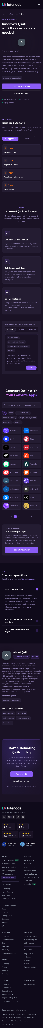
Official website (22, 657)
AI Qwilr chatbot (13, 338)
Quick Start (6, 936)
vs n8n (26, 964)
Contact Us (6, 984)
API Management (8, 874)
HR (3, 902)
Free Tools (6, 946)
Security (5, 974)
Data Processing (28, 1018)
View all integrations (21, 781)
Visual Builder (29, 860)
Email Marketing (9, 417)
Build (30, 368)
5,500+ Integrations (31, 877)
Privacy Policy (21, 1014)
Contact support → (29, 579)
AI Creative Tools (23, 413)
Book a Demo (7, 991)
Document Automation (12, 78)
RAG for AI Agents (9, 870)
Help (36, 657)
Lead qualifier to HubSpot (16, 342)
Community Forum (9, 953)
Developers (6, 919)
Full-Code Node (30, 870)
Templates (28, 881)
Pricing (4, 967)
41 (27, 517)
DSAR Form (14, 1021)
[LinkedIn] (9, 817)
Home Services (7, 892)
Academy (5, 950)
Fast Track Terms (7, 1024)
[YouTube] (13, 817)
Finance (5, 912)
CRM (11, 413)
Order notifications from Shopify (18, 346)
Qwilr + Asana (21, 713)
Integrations (13, 14)
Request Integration (9, 998)
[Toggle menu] (39, 4)
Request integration (21, 550)
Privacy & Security (15, 1018)
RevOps (5, 922)
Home (4, 14)
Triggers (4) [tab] (11, 139)
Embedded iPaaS (8, 878)
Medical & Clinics (8, 899)
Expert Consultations (10, 1001)
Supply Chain (7, 916)
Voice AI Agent (29, 984)
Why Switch (28, 953)
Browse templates (21, 93)
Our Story (5, 964)
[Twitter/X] (4, 817)
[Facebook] (23, 817)
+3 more (11, 351)
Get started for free (21, 86)
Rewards (5, 970)
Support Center (8, 994)
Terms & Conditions (8, 1014)
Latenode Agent (10, 860)
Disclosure (5, 1021)
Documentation (8, 940)
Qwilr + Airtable (8, 713)
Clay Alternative (30, 967)
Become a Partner (30, 936)
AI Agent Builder (8, 864)
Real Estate (6, 895)
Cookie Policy (32, 1014)
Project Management (28, 417)
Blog (3, 943)
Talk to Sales (6, 988)
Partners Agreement (26, 1021)
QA (3, 926)
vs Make (27, 960)
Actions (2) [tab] (28, 139)
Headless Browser (31, 874)
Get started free (23, 774)
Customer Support (9, 905)
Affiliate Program (30, 940)
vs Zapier (27, 957)
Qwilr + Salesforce (23, 718)
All (4, 413)
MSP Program (29, 943)
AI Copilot (29, 884)
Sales (4, 909)
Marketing (6, 888)
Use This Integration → (21, 150)
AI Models (7, 422)
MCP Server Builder (9, 867)
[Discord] (18, 817)
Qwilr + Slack (7, 723)
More (17, 422)
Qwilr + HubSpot (8, 718)
